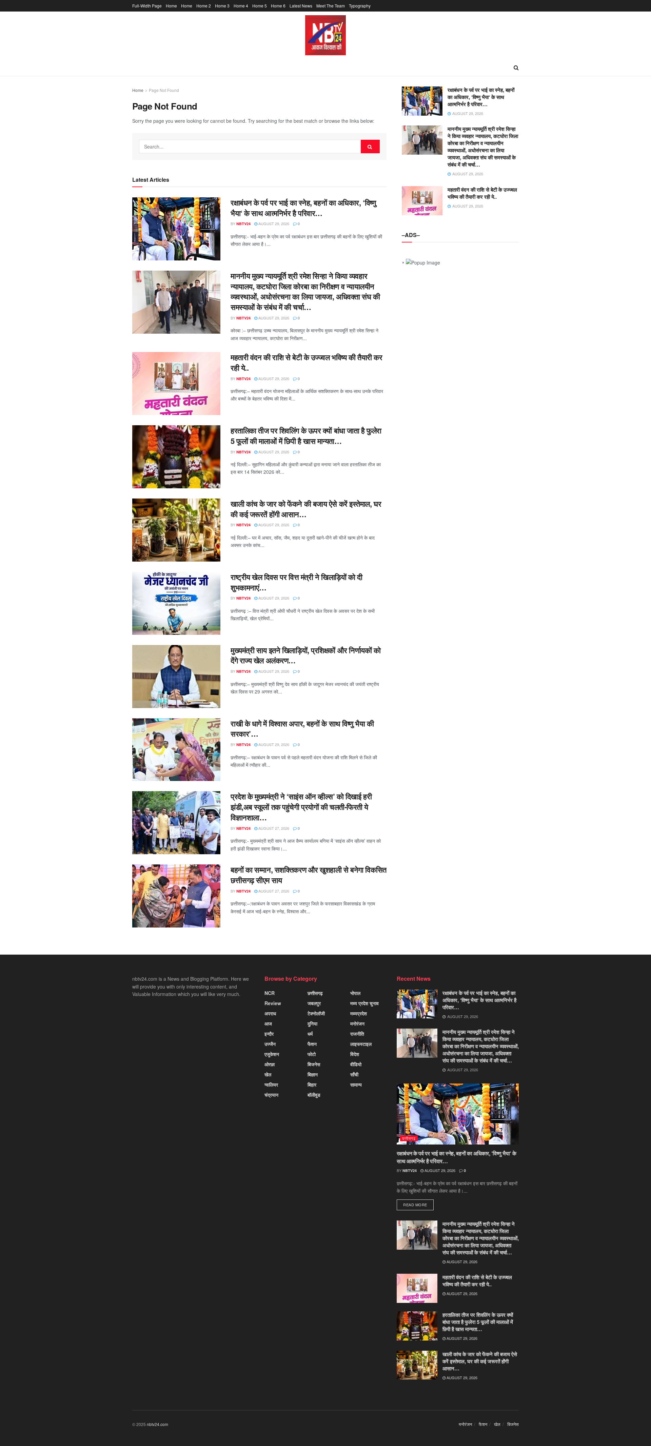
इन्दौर (269, 1033)
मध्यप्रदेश (358, 1013)
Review (272, 1003)
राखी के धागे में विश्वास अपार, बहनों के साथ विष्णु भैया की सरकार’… (302, 728)
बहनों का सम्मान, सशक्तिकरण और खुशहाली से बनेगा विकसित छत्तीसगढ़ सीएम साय (309, 874)
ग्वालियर (271, 1084)
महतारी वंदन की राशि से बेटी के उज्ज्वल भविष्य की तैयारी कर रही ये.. (306, 362)
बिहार (312, 1084)
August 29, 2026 (273, 223)
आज (268, 1023)
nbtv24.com (157, 1424)
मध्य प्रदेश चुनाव (364, 1003)
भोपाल (355, 993)
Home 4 (241, 5)
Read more (415, 1204)
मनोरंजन (357, 1023)
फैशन (312, 1043)
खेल (267, 1074)
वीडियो (355, 1064)
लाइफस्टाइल (361, 1043)
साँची (354, 1074)
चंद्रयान (271, 1094)
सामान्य (356, 1084)
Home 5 (259, 5)
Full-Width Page (147, 5)
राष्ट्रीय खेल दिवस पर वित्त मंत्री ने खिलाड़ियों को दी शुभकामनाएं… (296, 582)
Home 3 (222, 5)
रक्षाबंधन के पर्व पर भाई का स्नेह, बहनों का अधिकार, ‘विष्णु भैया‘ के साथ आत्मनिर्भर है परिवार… (303, 207)
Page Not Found (164, 90)
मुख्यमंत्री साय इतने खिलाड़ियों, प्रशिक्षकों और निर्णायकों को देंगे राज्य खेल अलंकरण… (306, 655)
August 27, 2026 (273, 828)
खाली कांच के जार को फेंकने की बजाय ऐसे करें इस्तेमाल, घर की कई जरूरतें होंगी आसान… (306, 509)
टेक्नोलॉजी (316, 1013)
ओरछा (269, 1064)
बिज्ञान (313, 1074)
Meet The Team (330, 5)
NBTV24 (243, 223)
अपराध (270, 1013)
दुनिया (312, 1023)
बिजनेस (314, 1064)
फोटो (312, 1054)
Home (171, 5)
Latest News (301, 5)
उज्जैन (270, 1043)
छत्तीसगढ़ (315, 993)
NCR (269, 993)
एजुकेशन (271, 1054)
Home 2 (203, 5)
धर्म (310, 1033)
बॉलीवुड (314, 1094)
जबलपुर (314, 1003)
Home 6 (278, 5)
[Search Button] (370, 146)
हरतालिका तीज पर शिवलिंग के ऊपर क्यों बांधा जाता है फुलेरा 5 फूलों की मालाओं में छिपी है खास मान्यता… (306, 435)
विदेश (354, 1054)
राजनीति (357, 1033)
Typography (360, 5)
